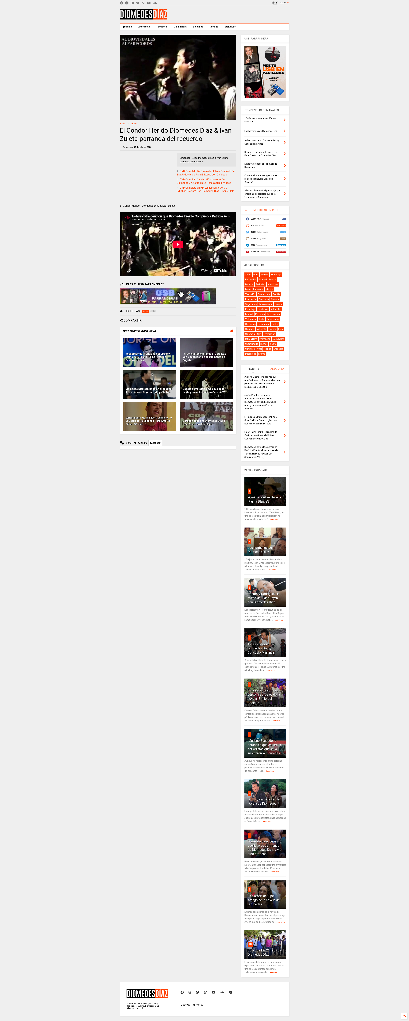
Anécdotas (144, 26)
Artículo (264, 274)
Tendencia (161, 26)
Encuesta (278, 349)
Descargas (250, 354)
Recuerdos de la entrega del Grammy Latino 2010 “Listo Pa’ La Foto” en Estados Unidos (147, 357)
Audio (261, 319)
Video (134, 123)
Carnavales (278, 339)
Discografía (264, 324)
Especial (263, 279)
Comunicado (264, 294)
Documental (273, 319)
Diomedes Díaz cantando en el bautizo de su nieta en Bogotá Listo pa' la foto (148, 390)
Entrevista (258, 289)
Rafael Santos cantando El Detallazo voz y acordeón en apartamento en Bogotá (204, 357)
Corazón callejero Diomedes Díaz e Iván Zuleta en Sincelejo (204, 422)
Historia (270, 289)
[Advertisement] (231, 14)
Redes (275, 324)
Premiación (269, 334)
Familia (276, 294)
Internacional (273, 314)
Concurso (250, 349)
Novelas (213, 26)
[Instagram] (132, 3)
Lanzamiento (266, 304)
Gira (259, 334)
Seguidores (251, 304)
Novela (278, 304)
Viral (259, 349)
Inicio (129, 26)
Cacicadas (250, 324)
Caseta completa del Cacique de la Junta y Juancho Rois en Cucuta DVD (205, 390)
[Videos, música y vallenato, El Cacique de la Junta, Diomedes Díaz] (143, 18)
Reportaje (250, 309)
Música (272, 279)
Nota (255, 274)
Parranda (260, 314)
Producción (251, 299)
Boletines (198, 26)
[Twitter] (137, 3)
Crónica (275, 299)
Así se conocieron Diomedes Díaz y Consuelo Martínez (261, 648)
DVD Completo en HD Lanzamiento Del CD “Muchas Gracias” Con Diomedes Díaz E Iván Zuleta (205, 189)
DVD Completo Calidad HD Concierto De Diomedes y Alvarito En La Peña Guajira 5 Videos (204, 181)
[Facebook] (126, 3)
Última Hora (180, 26)
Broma (261, 354)
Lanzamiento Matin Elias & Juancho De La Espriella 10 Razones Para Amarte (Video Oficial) (148, 421)
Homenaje (276, 274)
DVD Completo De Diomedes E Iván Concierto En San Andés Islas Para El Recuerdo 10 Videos (206, 173)
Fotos (248, 289)
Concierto (264, 299)
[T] (121, 3)
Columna (249, 329)
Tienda (267, 349)
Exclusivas (230, 26)
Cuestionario (251, 344)
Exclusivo (260, 284)
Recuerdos (250, 279)
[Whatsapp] (143, 3)
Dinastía (249, 284)
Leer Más (274, 519)
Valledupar (250, 319)
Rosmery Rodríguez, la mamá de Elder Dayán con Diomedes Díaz (263, 598)
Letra (281, 329)
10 (250, 944)
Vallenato (261, 329)
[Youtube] (149, 3)
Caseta (272, 329)
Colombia (250, 334)
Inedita (273, 344)
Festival (249, 314)
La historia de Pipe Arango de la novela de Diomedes (264, 900)
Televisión (250, 294)
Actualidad (275, 309)
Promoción (264, 339)
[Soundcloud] (155, 3)
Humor (263, 344)
